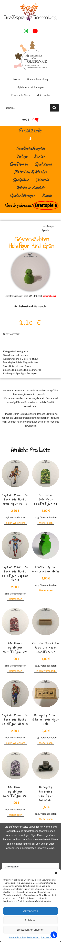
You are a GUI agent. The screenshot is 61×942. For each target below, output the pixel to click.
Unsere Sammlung (37, 79)
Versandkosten (49, 296)
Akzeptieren (30, 911)
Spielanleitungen (22, 195)
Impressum (46, 937)
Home (16, 79)
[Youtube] (35, 30)
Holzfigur (33, 358)
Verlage (21, 156)
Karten (39, 156)
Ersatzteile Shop (20, 95)
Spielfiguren (18, 164)
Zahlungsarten (12, 866)
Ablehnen (30, 920)
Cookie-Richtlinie (17, 937)
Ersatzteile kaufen (18, 355)
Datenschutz (33, 937)
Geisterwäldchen (12, 358)
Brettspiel (32, 373)
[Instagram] (25, 30)
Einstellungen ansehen (30, 929)
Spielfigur (21, 373)
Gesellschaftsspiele (30, 148)
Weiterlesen (46, 522)
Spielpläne (20, 180)
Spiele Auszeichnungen (30, 87)
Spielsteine (43, 164)
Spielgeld (42, 180)
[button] (56, 873)
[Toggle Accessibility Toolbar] (54, 935)
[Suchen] (54, 108)
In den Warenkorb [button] (15, 522)
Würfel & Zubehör (30, 187)
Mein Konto (43, 95)
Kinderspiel (9, 373)
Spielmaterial (34, 369)
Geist (24, 358)
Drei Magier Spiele (12, 362)
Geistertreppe (16, 366)
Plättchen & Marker (30, 172)
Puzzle (46, 195)
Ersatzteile (20, 369)
